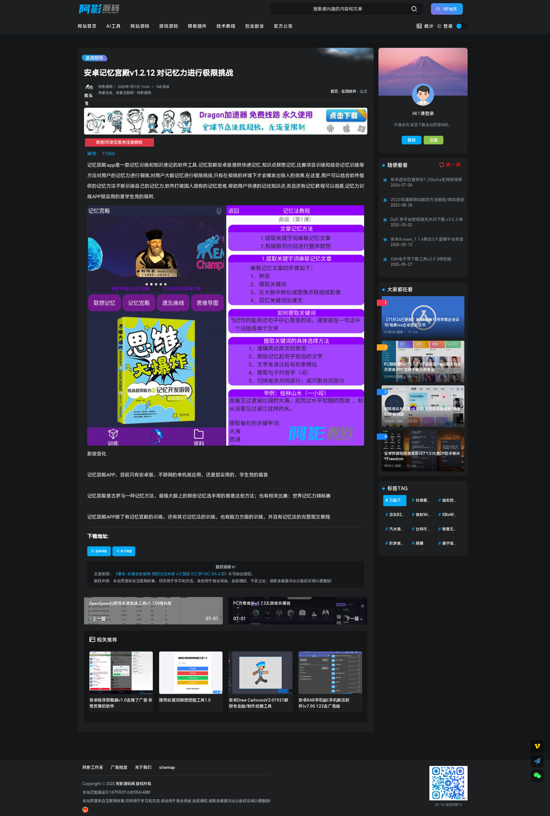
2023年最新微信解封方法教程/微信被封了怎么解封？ (427, 199)
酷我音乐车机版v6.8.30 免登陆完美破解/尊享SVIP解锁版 (422, 412)
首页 (334, 91)
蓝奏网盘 (101, 551)
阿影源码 (105, 87)
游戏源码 (168, 26)
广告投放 (119, 767)
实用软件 (94, 58)
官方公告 (283, 26)
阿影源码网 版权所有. (134, 784)
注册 (433, 140)
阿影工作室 (92, 767)
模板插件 (197, 26)
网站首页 (87, 26)
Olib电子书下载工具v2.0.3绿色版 (421, 259)
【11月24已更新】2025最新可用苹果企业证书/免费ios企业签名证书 (421, 322)
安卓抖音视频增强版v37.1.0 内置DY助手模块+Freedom (422, 456)
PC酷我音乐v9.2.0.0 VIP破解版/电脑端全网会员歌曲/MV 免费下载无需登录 (422, 367)
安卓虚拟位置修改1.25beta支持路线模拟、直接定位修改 (426, 179)
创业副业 (254, 26)
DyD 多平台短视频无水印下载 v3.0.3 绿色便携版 (427, 219)
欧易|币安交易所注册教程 (119, 142)
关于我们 (143, 767)
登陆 (411, 140)
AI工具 (113, 26)
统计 (428, 26)
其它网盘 (126, 551)
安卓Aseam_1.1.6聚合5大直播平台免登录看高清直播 (427, 239)
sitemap (167, 767)
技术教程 (226, 26)
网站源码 (140, 26)
